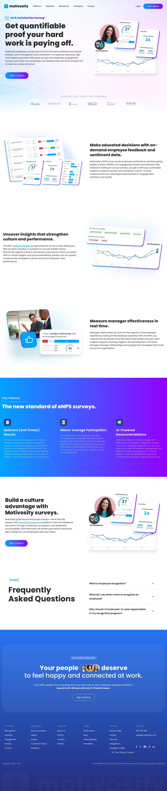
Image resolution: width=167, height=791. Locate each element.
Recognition (10, 730)
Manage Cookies (117, 748)
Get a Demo (16, 75)
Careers (60, 739)
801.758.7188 (141, 730)
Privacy (113, 735)
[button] (37, 6)
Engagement (10, 739)
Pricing (60, 735)
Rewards (8, 735)
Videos (34, 735)
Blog (85, 735)
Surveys (8, 748)
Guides (34, 739)
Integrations (115, 743)
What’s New (89, 730)
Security (113, 739)
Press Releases (90, 739)
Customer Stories (38, 743)
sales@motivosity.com (146, 735)
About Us (61, 730)
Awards (8, 743)
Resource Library (38, 730)
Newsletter (88, 743)
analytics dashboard (23, 245)
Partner (60, 743)
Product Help (115, 730)
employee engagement (30, 522)
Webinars (35, 748)
